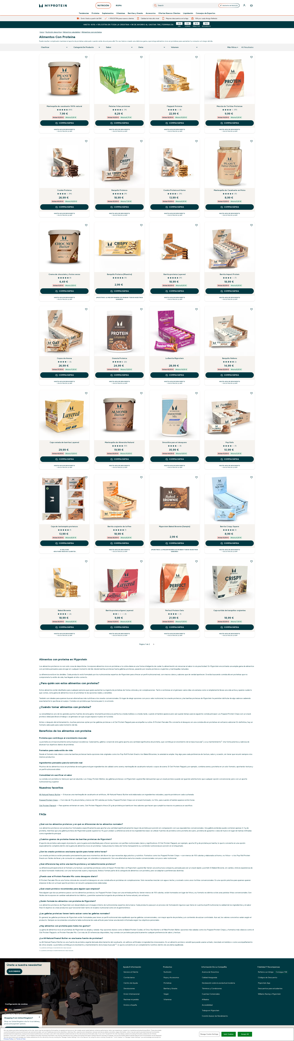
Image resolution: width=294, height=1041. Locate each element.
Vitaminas (120, 13)
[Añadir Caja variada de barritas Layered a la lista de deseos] (86, 393)
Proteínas (167, 983)
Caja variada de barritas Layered (64, 442)
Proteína (95, 13)
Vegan (166, 994)
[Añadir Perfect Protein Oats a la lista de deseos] (196, 561)
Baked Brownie (64, 610)
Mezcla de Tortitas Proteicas (230, 106)
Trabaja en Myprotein (210, 1010)
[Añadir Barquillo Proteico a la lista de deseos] (141, 141)
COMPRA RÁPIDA (66, 123)
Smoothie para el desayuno (174, 442)
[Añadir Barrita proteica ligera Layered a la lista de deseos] (141, 561)
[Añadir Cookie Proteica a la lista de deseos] (86, 141)
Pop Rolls (230, 442)
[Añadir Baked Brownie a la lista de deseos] (86, 561)
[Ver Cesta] (251, 5)
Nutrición (167, 972)
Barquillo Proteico (119, 190)
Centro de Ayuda (131, 983)
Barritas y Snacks (135, 13)
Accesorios (151, 13)
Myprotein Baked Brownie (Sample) (174, 526)
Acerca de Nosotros (210, 972)
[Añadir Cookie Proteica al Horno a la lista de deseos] (196, 141)
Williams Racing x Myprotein (269, 994)
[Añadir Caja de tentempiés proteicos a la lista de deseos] (86, 477)
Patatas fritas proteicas (119, 106)
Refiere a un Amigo (272, 972)
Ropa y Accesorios (171, 977)
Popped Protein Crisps (48, 800)
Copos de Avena (64, 358)
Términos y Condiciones (212, 988)
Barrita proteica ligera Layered (119, 610)
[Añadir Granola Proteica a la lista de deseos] (141, 309)
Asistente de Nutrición (230, 5)
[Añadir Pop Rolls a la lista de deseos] (251, 393)
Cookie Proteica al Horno (174, 190)
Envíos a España (130, 1005)
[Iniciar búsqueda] (155, 5)
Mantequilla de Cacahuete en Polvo (230, 190)
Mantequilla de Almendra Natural (119, 442)
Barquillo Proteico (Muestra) (119, 274)
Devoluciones (129, 988)
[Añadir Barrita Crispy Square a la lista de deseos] (251, 477)
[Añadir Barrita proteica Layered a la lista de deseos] (196, 225)
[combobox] (196, 5)
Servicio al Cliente (131, 972)
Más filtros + (232, 47)
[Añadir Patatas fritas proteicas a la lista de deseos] (141, 57)
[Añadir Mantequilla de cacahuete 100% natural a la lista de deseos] (86, 57)
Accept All (245, 1034)
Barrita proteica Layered (174, 274)
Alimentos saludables (71, 32)
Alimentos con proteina (92, 32)
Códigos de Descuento (267, 977)
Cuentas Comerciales (211, 994)
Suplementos (108, 13)
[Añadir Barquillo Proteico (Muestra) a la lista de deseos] (141, 225)
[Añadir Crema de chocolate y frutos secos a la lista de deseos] (86, 225)
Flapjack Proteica (174, 106)
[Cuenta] (244, 5)
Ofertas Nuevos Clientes (169, 13)
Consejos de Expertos (205, 13)
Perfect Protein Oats (174, 610)
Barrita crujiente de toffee (119, 526)
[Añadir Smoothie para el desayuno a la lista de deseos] (196, 393)
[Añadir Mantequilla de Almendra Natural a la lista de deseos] (141, 393)
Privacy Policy (8, 1039)
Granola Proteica (119, 358)
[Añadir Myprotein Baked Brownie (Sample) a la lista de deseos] (196, 477)
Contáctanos (129, 977)
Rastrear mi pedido (131, 999)
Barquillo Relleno (229, 358)
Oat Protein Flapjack (47, 805)
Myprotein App (264, 983)
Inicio (42, 32)
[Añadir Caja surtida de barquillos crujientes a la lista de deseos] (251, 561)
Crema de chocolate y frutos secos (64, 274)
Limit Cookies (229, 1034)
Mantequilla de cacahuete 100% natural (64, 106)
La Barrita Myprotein (174, 358)
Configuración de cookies (16, 1004)
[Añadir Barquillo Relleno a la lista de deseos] (251, 309)
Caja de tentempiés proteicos (64, 526)
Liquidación (188, 13)
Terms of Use (20, 1039)
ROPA (119, 5)
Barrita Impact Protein (229, 274)
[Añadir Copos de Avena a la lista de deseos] (86, 309)
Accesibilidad (207, 1005)
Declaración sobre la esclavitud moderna (218, 983)
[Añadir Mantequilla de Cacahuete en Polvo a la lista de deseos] (251, 141)
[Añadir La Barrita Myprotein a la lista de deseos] (196, 309)
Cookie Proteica (64, 190)
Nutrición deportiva (53, 32)
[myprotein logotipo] (53, 5)
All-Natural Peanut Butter (49, 794)
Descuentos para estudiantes (270, 988)
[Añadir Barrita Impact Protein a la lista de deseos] (251, 225)
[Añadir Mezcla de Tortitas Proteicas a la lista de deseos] (251, 57)
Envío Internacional (131, 994)
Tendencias (84, 13)
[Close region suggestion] (39, 1017)
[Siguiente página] (154, 644)
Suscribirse (14, 971)
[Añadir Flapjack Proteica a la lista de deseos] (196, 57)
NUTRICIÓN (103, 5)
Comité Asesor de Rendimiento (215, 1016)
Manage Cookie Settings (209, 1034)
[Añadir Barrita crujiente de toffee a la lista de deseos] (141, 477)
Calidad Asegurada (209, 977)
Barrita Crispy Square (229, 526)
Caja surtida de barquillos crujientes (229, 610)
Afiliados (205, 999)
